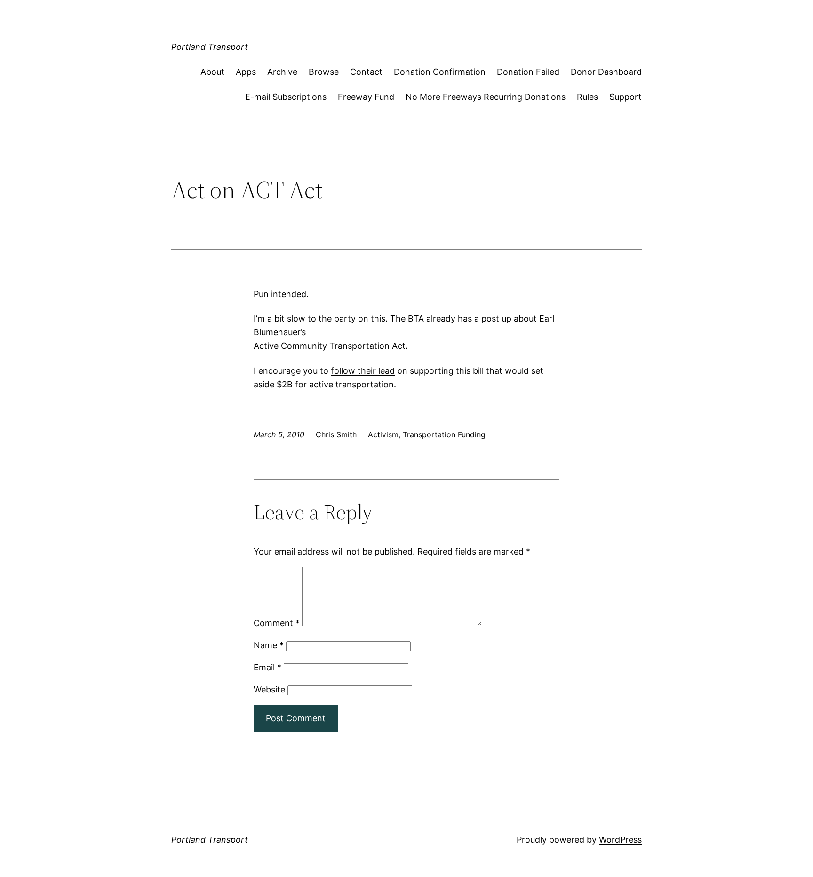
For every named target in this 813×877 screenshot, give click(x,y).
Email (267, 667)
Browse (324, 72)
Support (625, 97)
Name (269, 645)
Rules (587, 97)
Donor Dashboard (606, 72)
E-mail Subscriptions (286, 97)
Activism (383, 434)
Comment (277, 623)
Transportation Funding (444, 434)
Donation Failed (528, 72)
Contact (366, 72)
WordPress (620, 840)
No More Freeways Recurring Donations (486, 97)
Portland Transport (209, 47)
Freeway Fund (366, 97)
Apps (246, 72)
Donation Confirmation (440, 72)
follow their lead (363, 371)
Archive (282, 72)
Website (269, 689)
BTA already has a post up (459, 318)
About (212, 72)
